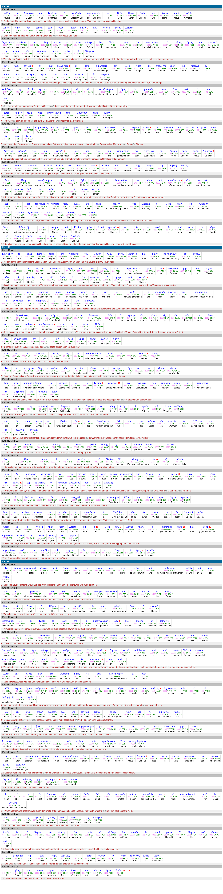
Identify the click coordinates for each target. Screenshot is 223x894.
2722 (36, 356)
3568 (14, 356)
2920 (40, 92)
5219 (118, 154)
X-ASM (22, 700)
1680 (38, 538)
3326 (62, 130)
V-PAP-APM (45, 744)
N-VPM (90, 45)
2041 (56, 215)
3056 (205, 271)
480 (17, 318)
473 (116, 424)
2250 (82, 192)
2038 (165, 691)
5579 (176, 409)
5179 (94, 714)
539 (35, 424)
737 (128, 371)
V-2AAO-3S (78, 835)
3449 (118, 691)
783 (15, 858)
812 (112, 676)
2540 (153, 356)
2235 (38, 371)
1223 (159, 271)
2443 (85, 206)
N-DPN (147, 409)
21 (210, 527)
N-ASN (61, 215)
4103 (3, 609)
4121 (209, 45)
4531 (52, 271)
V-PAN (9, 45)
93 (60, 424)
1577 (74, 16)
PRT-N (47, 154)
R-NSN (8, 858)
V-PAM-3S (198, 729)
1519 (76, 54)
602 (107, 130)
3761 (3, 691)
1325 (3, 154)
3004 (89, 318)
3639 (45, 168)
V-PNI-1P (43, 206)
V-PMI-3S (54, 371)
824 (72, 594)
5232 (149, 45)
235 (117, 462)
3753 (25, 729)
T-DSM (36, 45)
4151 (170, 271)
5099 (29, 168)
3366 (179, 729)
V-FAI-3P (35, 168)
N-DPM (33, 77)
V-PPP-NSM (54, 318)
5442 (114, 609)
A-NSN (113, 45)
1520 (24, 54)
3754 (135, 45)
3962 (128, 16)
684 (86, 303)
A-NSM (65, 386)
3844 (26, 115)
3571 (131, 691)
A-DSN (108, 553)
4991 (37, 485)
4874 (185, 797)
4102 (176, 45)
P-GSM (214, 130)
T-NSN (8, 192)
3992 (39, 447)
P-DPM (58, 447)
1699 (38, 858)
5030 (37, 271)
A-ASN (19, 571)
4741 (66, 553)
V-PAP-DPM (84, 115)
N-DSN (19, 139)
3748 (3, 168)
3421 (17, 341)
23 (143, 550)
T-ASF (203, 230)
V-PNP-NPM (172, 691)
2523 (27, 327)
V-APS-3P (27, 462)
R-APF (105, 515)
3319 (158, 371)
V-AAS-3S (118, 206)
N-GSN (84, 168)
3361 (43, 154)
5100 (14, 295)
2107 (16, 215)
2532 (15, 16)
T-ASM (177, 318)
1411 (198, 130)
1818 (40, 295)
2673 (198, 386)
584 (42, 327)
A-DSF (114, 409)
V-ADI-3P (199, 424)
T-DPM (20, 77)
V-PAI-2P (9, 101)
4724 (137, 653)
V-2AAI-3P (98, 662)
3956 (53, 54)
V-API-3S (205, 183)
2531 (97, 45)
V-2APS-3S (16, 805)
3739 (91, 77)
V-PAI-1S (159, 858)
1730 (5, 92)
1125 (154, 858)
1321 (115, 515)
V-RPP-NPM (127, 477)
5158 (80, 295)
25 (121, 477)
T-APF (77, 515)
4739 (34, 515)
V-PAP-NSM (59, 341)
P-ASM (198, 256)
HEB (122, 873)
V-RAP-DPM (62, 154)
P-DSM (181, 230)
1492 (56, 154)
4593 (143, 797)
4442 (14, 139)
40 (81, 183)
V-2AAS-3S (25, 183)
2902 (59, 515)
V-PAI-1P (24, 45)
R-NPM (8, 168)
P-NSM (7, 529)
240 (87, 54)
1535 (131, 515)
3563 (101, 271)
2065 (3, 256)
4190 (95, 594)
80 (86, 45)
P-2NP (160, 230)
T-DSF (65, 16)
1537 (147, 371)
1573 (48, 782)
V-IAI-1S (106, 341)
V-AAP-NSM (168, 529)
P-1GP (144, 16)
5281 (158, 68)
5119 (14, 386)
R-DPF (95, 77)
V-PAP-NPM (72, 782)
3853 (98, 623)
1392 (166, 571)
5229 (47, 318)
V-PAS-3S (138, 571)
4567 (87, 409)
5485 (3, 30)
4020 (133, 744)
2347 (77, 77)
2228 (119, 318)
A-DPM (8, 77)
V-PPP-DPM (43, 130)
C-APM (91, 54)
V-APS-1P (37, 594)
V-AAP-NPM (85, 462)
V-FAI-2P (166, 623)
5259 (135, 477)
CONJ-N (119, 271)
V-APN (107, 92)
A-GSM (29, 54)
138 (170, 477)
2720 (40, 638)
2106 (132, 462)
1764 (91, 280)
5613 (39, 280)
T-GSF (151, 68)
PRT (122, 318)
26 (13, 54)
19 (32, 215)
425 (51, 130)
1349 (15, 168)
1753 (63, 409)
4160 (136, 623)
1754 (48, 371)
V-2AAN (56, 115)
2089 (43, 341)
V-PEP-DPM (105, 424)
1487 (119, 729)
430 (101, 77)
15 (179, 474)
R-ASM (77, 386)
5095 (49, 16)
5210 (15, 30)
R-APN (88, 623)
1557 (19, 154)
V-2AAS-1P (115, 714)
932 (146, 92)
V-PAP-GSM (10, 154)
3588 (61, 16)
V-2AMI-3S (177, 477)
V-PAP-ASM (48, 327)
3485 (184, 318)
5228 (136, 68)
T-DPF (89, 68)
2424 (173, 16)
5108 (25, 759)
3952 (71, 256)
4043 (4, 662)
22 (87, 550)
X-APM (31, 744)
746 (14, 485)
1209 (193, 424)
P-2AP (125, 92)
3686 (52, 230)
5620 (3, 68)
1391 (147, 168)
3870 (5, 553)
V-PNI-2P (106, 77)
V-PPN (135, 271)
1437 (103, 295)
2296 (119, 183)
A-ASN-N (96, 744)
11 (51, 421)
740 (25, 691)
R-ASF (83, 662)
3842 (55, 45)
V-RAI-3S (97, 280)
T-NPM (58, 462)
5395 (25, 139)
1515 (36, 30)
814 (197, 653)
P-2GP (80, 45)
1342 (28, 92)
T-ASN (90, 92)
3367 (67, 295)
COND (8, 115)
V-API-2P (120, 515)
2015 (16, 394)
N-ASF (109, 115)
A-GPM (58, 54)
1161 (16, 256)
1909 (38, 192)
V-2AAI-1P (43, 691)
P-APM (30, 68)
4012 (65, 45)
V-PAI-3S (127, 45)
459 (60, 386)
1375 (28, 77)
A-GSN (162, 371)
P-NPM (7, 676)
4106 (101, 447)
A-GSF (33, 92)
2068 (192, 729)
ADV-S (174, 295)
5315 (37, 691)
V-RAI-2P (57, 356)
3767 (12, 515)
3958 (3, 101)
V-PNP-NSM (23, 318)
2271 (172, 759)
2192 (36, 714)
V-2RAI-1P (10, 623)
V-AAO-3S (11, 553)
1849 (49, 714)
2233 (46, 820)
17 (18, 498)
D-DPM (30, 759)
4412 (169, 295)
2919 (21, 462)
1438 (59, 327)
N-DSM (121, 16)
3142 (15, 192)
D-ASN (30, 447)
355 (110, 386)
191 (3, 744)
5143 (132, 571)
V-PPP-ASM (96, 318)
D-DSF (97, 192)
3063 (14, 571)
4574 (128, 318)
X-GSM (67, 691)
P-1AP (19, 68)
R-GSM (8, 409)
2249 (139, 16)
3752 (4, 183)
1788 (9, 805)
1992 (27, 280)
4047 (110, 500)
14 (157, 459)
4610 (26, 16)
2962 (161, 16)
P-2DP (19, 30)
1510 (122, 45)
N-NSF (8, 30)
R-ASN (19, 206)
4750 (162, 386)
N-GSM (63, 30)
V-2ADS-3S (176, 371)
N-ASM (78, 154)
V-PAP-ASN (42, 356)
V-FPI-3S (34, 386)
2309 (153, 729)
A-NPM (46, 462)
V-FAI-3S (115, 386)
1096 (169, 371)
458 (76, 371)
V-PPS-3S (172, 571)
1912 (4, 700)
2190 (35, 820)
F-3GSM (146, 356)
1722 (105, 16)
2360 (130, 271)
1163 (48, 676)
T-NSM (158, 206)
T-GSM (118, 68)
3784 (18, 45)
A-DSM (152, 553)
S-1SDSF (43, 858)
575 (47, 30)
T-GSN (156, 386)
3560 (71, 820)
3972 (3, 16)
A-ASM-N (72, 295)
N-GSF (163, 68)
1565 (93, 192)
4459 (38, 676)
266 (39, 303)
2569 (65, 782)
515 (112, 206)
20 (184, 527)
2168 (5, 45)
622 (99, 424)
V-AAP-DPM (176, 183)
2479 (170, 168)
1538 (38, 54)
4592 (142, 409)
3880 (92, 662)
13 (46, 445)
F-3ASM (64, 327)
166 (56, 168)
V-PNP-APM (111, 744)
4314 (68, 341)
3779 (144, 858)
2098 (146, 154)
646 (157, 295)
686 (3, 515)
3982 (4, 623)
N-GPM (95, 16)
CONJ (19, 16)
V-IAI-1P (40, 729)
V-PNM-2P (33, 571)
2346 (77, 115)
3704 (3, 230)
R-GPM (132, 424)
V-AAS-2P (55, 782)
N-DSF (79, 16)
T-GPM (66, 594)
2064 (19, 183)
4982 (17, 432)
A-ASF (8, 215)
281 (118, 873)
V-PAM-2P (40, 515)
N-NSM (8, 16)
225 (169, 424)
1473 (116, 759)
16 (21, 483)
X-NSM (19, 295)
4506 (31, 594)
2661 (103, 92)
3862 (87, 515)
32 (187, 130)
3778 (89, 341)
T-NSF (169, 45)
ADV (59, 45)
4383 (79, 168)
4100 (170, 183)
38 (60, 485)
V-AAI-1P (117, 676)
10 (118, 227)
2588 (42, 553)
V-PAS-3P (22, 767)
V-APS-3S (26, 230)
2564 (25, 500)
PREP (110, 16)
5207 (63, 303)
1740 (42, 183)
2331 (90, 16)
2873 (94, 691)
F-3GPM (216, 759)
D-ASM (134, 797)
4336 (38, 206)
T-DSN (138, 154)
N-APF (91, 515)
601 (197, 295)
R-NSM (66, 609)
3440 (91, 371)
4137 (199, 206)
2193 (137, 371)
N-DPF (103, 68)
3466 (26, 371)
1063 (14, 371)
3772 (165, 130)
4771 (81, 553)
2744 (61, 68)
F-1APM (87, 714)
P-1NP (8, 477)
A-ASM (61, 168)
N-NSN (9, 92)
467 (51, 115)
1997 (167, 256)
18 (97, 527)
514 (109, 45)
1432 (16, 691)
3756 (3, 341)
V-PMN (142, 653)
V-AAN (32, 327)
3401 (62, 676)
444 (15, 303)
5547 (185, 16)
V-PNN (65, 68)
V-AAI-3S (31, 500)
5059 (164, 409)
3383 (113, 271)
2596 (188, 230)
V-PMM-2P (150, 797)
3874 (5, 538)
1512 (4, 115)
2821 (142, 206)
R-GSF (199, 92)
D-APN (94, 341)
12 (79, 421)
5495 (51, 858)
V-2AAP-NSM (209, 529)
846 (25, 68)
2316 (116, 16)
